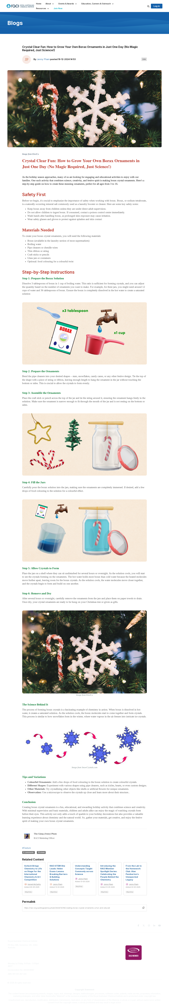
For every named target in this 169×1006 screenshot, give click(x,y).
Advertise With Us (94, 949)
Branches (51, 942)
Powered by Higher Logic (150, 983)
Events (50, 949)
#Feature (26, 848)
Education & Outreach (95, 938)
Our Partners (91, 945)
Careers (50, 957)
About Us (51, 938)
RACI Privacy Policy (133, 942)
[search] (145, 6)
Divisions (51, 945)
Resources (90, 942)
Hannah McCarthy (34, 884)
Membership (91, 953)
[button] (49, 3)
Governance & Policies (135, 938)
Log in (157, 6)
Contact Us (91, 957)
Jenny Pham (43, 59)
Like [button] (144, 59)
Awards (50, 953)
